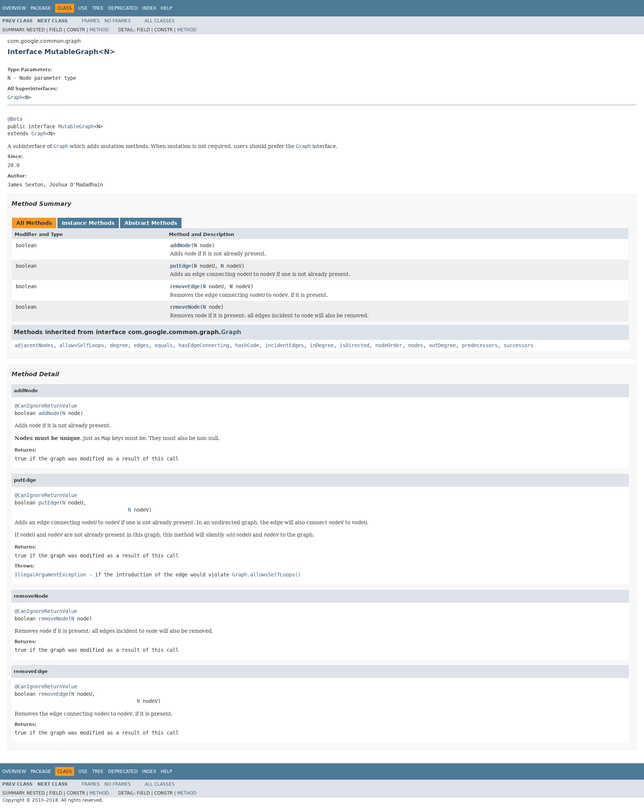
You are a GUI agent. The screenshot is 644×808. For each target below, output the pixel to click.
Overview (14, 8)
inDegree (322, 345)
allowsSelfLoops (81, 345)
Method (99, 29)
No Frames (117, 20)
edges (141, 345)
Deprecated (123, 8)
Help (166, 8)
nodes (415, 345)
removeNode (185, 307)
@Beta (14, 119)
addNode (180, 245)
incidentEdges (284, 345)
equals (164, 345)
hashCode (247, 345)
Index (149, 8)
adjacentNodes (34, 345)
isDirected (354, 345)
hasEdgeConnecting (204, 345)
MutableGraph (76, 126)
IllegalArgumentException (50, 575)
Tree (98, 8)
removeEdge (185, 286)
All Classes (160, 20)
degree (119, 345)
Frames (91, 20)
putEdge (180, 266)
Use (83, 8)
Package (41, 8)
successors (518, 345)
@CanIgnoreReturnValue (46, 406)
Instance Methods (88, 223)
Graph (14, 97)
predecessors (480, 345)
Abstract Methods (150, 223)
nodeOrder (388, 345)
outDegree (442, 345)
